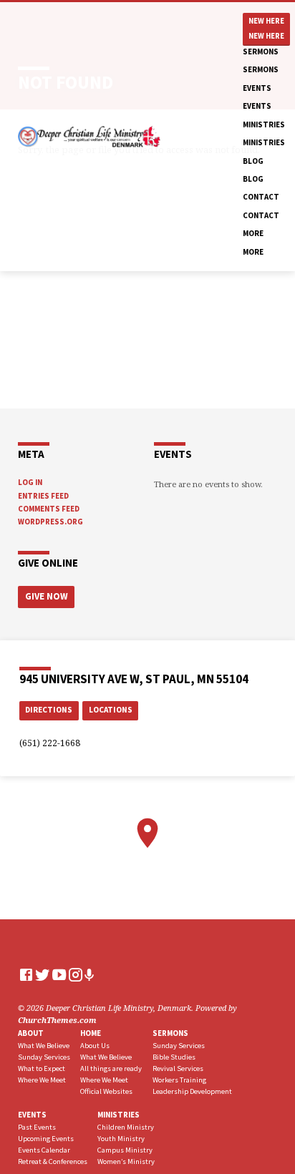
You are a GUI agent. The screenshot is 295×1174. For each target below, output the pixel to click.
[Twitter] (42, 974)
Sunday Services (44, 1057)
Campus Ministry (125, 1150)
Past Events (37, 1127)
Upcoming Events (46, 1138)
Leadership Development (192, 1091)
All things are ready (111, 1068)
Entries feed (43, 496)
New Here (266, 21)
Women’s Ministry (126, 1161)
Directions (48, 710)
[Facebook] (26, 974)
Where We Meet (42, 1080)
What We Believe (43, 1045)
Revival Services (178, 1068)
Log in (30, 482)
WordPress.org (50, 522)
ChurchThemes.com (57, 1019)
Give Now (46, 596)
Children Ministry (125, 1127)
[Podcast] (89, 974)
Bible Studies (174, 1057)
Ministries (264, 124)
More (253, 233)
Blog (253, 161)
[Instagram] (75, 974)
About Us (95, 1045)
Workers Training (179, 1080)
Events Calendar (44, 1150)
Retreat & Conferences (52, 1161)
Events (257, 88)
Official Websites (106, 1091)
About (31, 1033)
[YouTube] (59, 974)
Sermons (261, 52)
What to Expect (41, 1068)
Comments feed (48, 509)
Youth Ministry (121, 1138)
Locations (110, 710)
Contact (261, 197)
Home (90, 1033)
